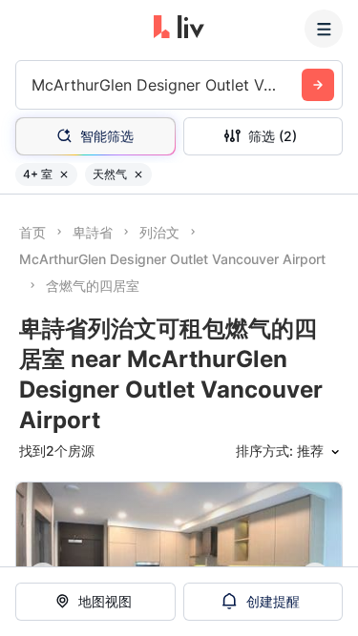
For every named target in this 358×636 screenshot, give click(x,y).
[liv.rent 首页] (179, 28)
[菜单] (324, 29)
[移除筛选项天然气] (138, 174)
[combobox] (34, 84)
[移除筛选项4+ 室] (64, 174)
